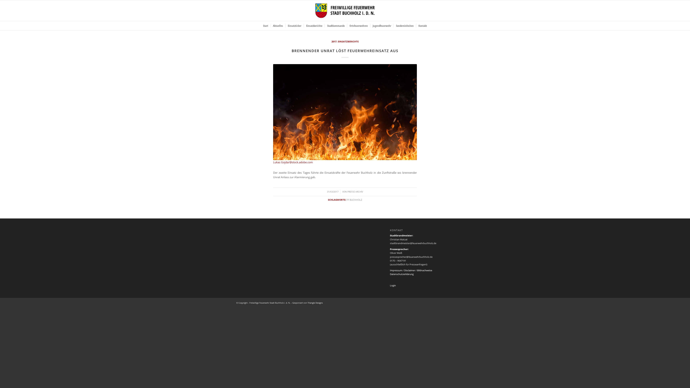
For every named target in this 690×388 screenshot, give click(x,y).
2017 (334, 41)
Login (393, 285)
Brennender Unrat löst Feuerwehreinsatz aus (345, 50)
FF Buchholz (354, 199)
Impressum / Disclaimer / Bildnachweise (411, 270)
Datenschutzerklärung (402, 274)
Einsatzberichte (348, 41)
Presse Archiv (355, 191)
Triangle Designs (315, 302)
